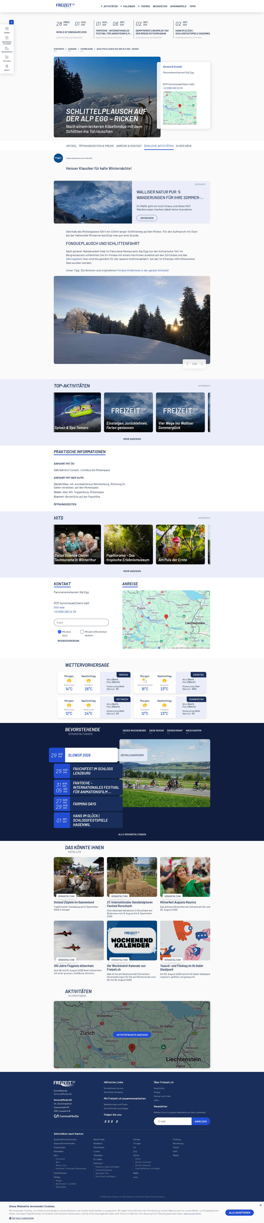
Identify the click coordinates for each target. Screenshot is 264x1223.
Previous (187, 364)
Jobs (156, 1100)
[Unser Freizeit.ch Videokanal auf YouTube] (111, 1121)
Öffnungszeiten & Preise (96, 145)
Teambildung (86, 49)
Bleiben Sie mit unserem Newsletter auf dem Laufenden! (180, 1112)
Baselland (98, 1143)
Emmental (60, 1159)
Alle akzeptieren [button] (239, 1212)
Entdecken (146, 217)
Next (202, 364)
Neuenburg (178, 1143)
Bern (58, 1162)
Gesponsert (200, 184)
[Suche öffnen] (204, 5)
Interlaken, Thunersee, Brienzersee (71, 1168)
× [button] (260, 1205)
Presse (157, 1092)
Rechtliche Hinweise (113, 1092)
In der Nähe (184, 145)
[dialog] (132, 1212)
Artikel (71, 145)
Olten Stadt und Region (105, 1176)
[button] (115, 1218)
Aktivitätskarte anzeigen (132, 1034)
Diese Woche (156, 730)
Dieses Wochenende (134, 730)
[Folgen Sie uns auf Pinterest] (116, 1121)
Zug (135, 1151)
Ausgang (72, 49)
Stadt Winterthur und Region (147, 1168)
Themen (145, 6)
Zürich (138, 1159)
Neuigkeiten (160, 6)
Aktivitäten (110, 6)
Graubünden (59, 1147)
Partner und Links (162, 1096)
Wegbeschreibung (68, 640)
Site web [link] (59, 607)
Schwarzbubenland (103, 1170)
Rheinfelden (61, 1187)
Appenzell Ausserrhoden (65, 1139)
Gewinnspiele (178, 6)
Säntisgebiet (74, 258)
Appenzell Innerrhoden (64, 1143)
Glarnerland (99, 1147)
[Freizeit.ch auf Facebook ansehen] (105, 1121)
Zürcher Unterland (143, 1162)
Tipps (192, 6)
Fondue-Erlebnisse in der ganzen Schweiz (142, 270)
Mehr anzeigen (132, 438)
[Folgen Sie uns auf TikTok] (114, 1121)
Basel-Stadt (99, 1139)
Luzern (97, 1151)
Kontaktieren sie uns (113, 1088)
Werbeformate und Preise (115, 1104)
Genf (175, 1151)
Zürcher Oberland (142, 1165)
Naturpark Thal (102, 1173)
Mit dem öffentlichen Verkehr (96, 632)
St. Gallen (98, 1159)
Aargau (59, 1180)
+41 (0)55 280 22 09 (173, 87)
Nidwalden (59, 1151)
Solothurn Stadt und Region (107, 1167)
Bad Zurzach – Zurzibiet (66, 1184)
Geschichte (159, 1088)
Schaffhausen (60, 1173)
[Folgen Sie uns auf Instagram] (108, 1121)
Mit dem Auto (66, 632)
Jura (135, 1177)
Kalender (129, 6)
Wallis (136, 1173)
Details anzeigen (132, 755)
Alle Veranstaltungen (132, 834)
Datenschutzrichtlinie (192, 1214)
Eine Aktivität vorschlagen (116, 1108)
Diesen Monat (175, 730)
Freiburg (177, 1139)
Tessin (176, 1147)
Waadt (176, 1155)
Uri (134, 1147)
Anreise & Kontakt (129, 145)
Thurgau (137, 1143)
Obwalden (98, 1155)
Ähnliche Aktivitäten (159, 145)
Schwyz (136, 1139)
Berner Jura (61, 1165)
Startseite (59, 49)
